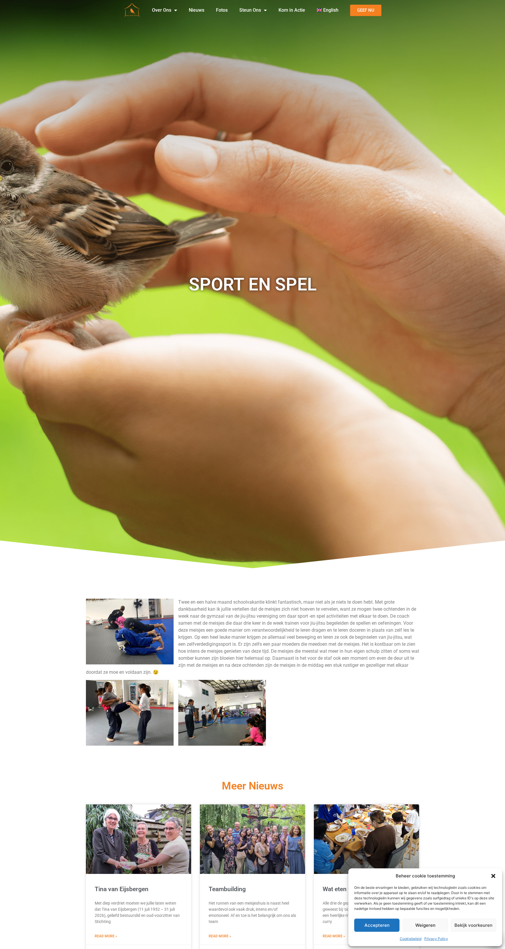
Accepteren (377, 925)
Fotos (222, 10)
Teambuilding (227, 889)
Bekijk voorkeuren (473, 925)
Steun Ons (250, 10)
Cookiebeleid (410, 938)
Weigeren (425, 925)
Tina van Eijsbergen (121, 889)
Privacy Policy (436, 938)
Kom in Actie (292, 10)
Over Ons (161, 10)
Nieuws (196, 10)
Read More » (106, 936)
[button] (493, 876)
